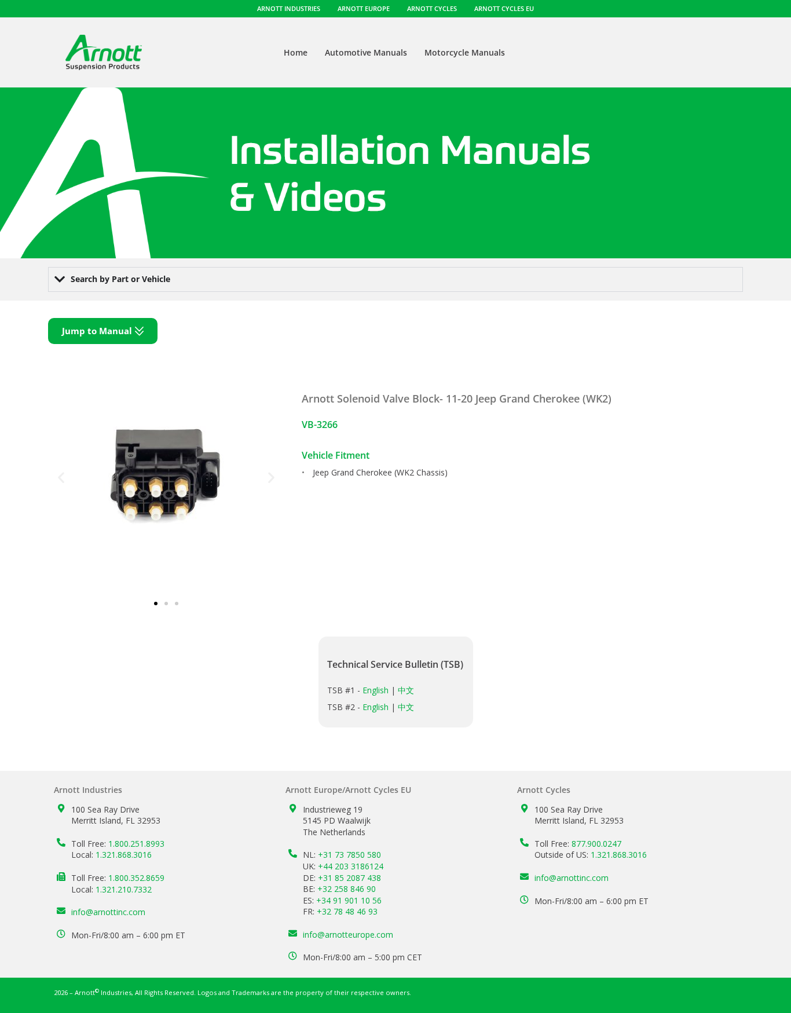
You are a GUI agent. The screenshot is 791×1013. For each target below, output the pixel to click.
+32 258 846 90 (346, 888)
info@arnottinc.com (108, 911)
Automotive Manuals (366, 52)
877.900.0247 (596, 843)
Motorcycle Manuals (464, 52)
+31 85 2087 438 (349, 877)
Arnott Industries (288, 8)
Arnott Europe (364, 8)
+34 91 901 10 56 (349, 900)
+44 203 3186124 (350, 866)
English (375, 690)
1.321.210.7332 (124, 889)
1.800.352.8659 (136, 877)
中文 (406, 690)
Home (295, 52)
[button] (61, 477)
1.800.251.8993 (136, 843)
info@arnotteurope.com (348, 934)
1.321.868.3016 (124, 854)
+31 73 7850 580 (349, 854)
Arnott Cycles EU (504, 8)
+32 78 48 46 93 (347, 911)
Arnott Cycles (432, 8)
